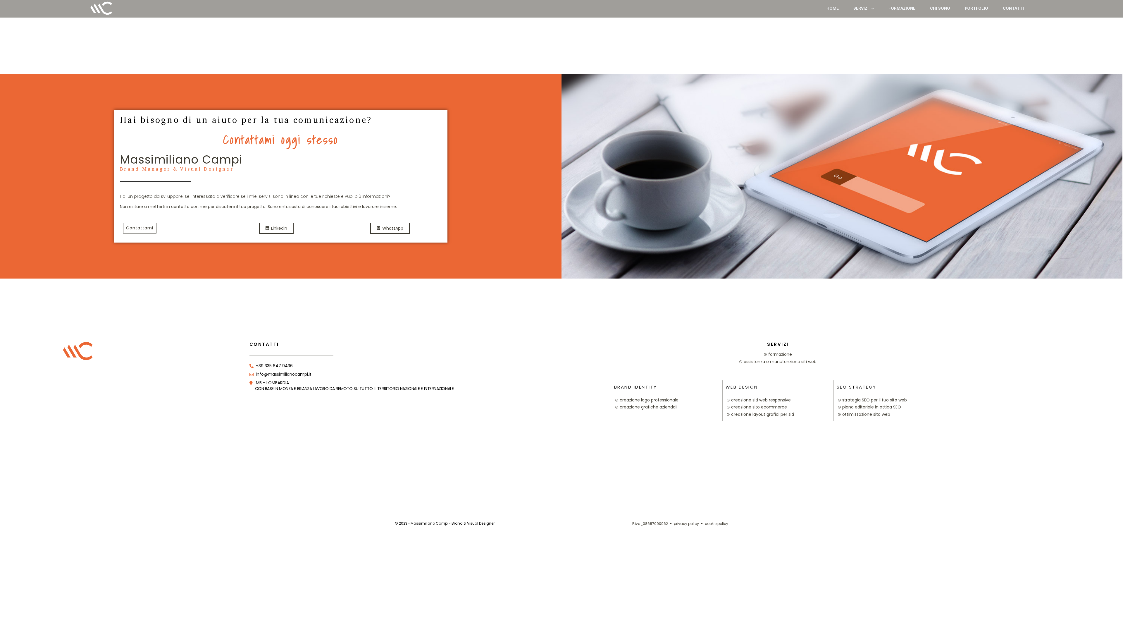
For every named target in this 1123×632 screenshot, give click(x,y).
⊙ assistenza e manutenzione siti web (778, 362)
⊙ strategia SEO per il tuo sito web (872, 400)
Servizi (861, 9)
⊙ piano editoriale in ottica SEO (869, 407)
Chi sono (940, 9)
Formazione (901, 9)
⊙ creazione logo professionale (646, 400)
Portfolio (976, 9)
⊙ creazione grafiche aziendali (646, 407)
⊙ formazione (778, 354)
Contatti (1013, 9)
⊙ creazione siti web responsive (758, 400)
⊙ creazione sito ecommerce (756, 407)
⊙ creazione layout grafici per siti (760, 414)
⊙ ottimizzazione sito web (864, 414)
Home (832, 9)
